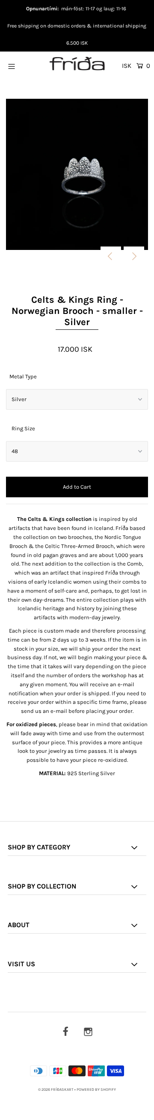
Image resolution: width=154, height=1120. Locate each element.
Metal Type (23, 376)
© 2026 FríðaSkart (56, 1089)
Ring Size (23, 428)
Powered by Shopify (96, 1089)
